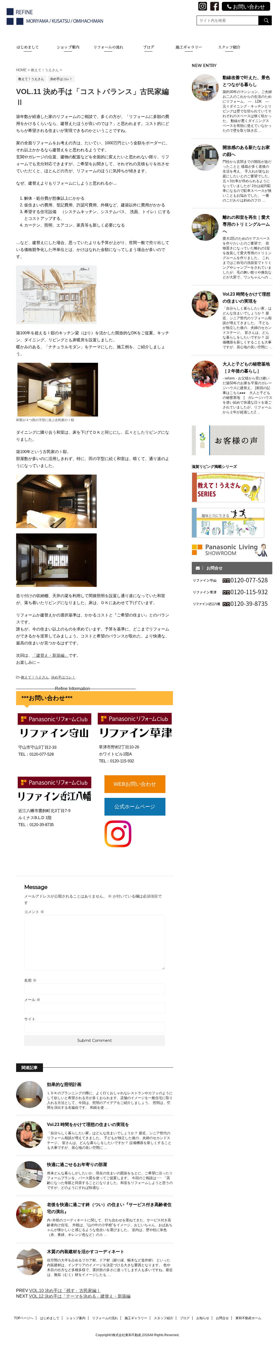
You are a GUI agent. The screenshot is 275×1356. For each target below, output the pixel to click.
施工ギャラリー (189, 47)
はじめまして (27, 47)
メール (32, 1000)
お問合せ (222, 1318)
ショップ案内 (68, 47)
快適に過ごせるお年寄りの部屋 (77, 1164)
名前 (30, 980)
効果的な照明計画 (64, 1084)
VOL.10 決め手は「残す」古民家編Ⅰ (65, 1290)
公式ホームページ (134, 806)
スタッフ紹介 (229, 47)
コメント (34, 912)
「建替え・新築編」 (50, 655)
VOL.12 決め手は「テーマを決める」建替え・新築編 (80, 1296)
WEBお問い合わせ (135, 784)
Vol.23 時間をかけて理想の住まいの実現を (88, 1124)
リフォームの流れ (108, 47)
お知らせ (202, 1318)
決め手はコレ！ (63, 677)
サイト (29, 1019)
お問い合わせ (248, 7)
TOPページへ (23, 1318)
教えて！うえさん (35, 677)
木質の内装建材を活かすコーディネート (85, 1251)
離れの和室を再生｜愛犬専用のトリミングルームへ (246, 224)
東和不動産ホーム (248, 1318)
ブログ (148, 47)
